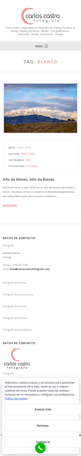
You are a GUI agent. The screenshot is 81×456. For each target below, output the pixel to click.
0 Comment (31, 166)
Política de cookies (16, 398)
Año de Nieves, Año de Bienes (28, 179)
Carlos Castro (28, 153)
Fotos (28, 160)
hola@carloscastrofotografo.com (30, 269)
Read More (10, 205)
